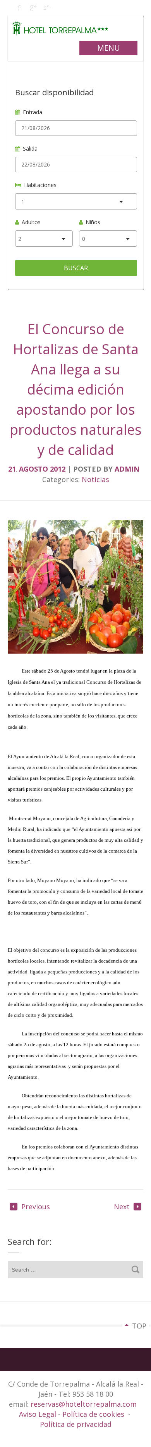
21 (12, 469)
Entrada (32, 112)
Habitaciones (40, 185)
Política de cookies (93, 1414)
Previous (35, 1206)
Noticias (95, 479)
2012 (58, 469)
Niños (93, 222)
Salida (30, 148)
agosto (34, 469)
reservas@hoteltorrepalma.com (85, 1404)
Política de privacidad (76, 1424)
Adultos (31, 222)
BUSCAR (76, 268)
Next (122, 1206)
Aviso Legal (38, 1414)
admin (127, 469)
